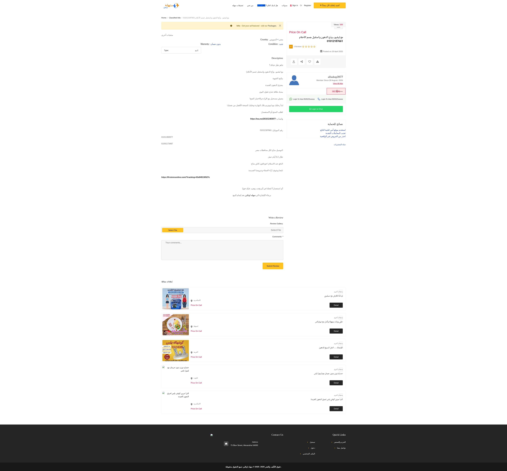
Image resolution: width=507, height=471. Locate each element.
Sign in (295, 5)
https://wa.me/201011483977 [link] (263, 119)
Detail (336, 305)
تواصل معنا (341, 448)
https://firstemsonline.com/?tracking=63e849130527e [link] (185, 177)
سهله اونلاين (250, 195)
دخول (313, 448)
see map (336, 91)
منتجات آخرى (167, 35)
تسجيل (312, 442)
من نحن (250, 5)
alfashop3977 (335, 77)
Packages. (272, 26)
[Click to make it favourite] (309, 61)
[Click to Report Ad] (317, 61)
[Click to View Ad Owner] (293, 61)
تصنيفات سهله (237, 5)
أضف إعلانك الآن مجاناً (330, 5)
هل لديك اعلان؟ (267, 5)
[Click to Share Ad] (301, 61)
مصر (281, 39)
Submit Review (273, 266)
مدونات (284, 5)
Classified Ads (175, 18)
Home (163, 18)
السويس (273, 39)
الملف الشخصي (309, 454)
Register (307, 5)
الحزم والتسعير (340, 442)
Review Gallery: (276, 223)
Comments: (277, 237)
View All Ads (338, 83)
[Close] (280, 25)
